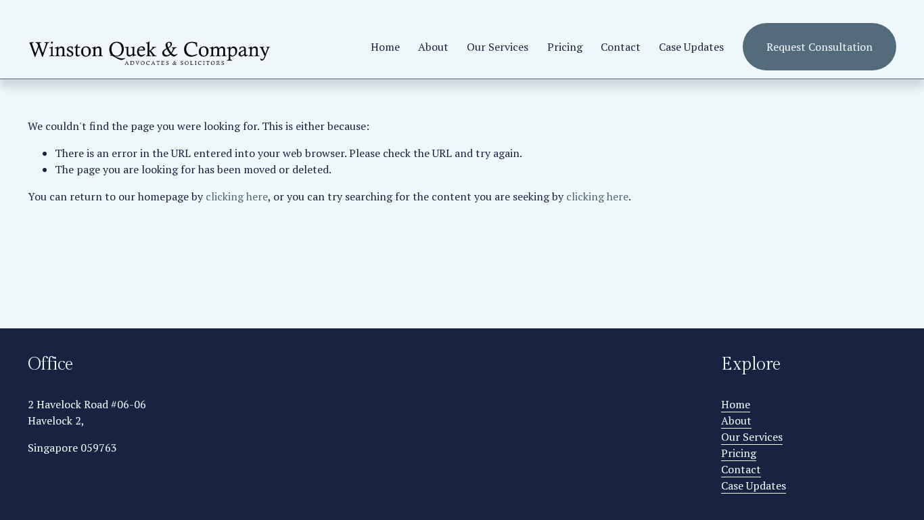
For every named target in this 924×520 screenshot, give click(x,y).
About (433, 46)
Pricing (564, 46)
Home (385, 46)
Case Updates (691, 46)
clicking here (237, 196)
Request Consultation (819, 46)
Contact (621, 46)
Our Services (497, 46)
